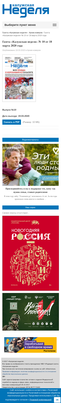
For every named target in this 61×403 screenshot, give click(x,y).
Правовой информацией (40, 400)
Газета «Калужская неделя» (15, 33)
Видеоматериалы (30, 140)
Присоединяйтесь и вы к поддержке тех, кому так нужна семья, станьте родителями (30, 190)
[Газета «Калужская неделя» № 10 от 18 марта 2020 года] (19, 101)
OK (57, 400)
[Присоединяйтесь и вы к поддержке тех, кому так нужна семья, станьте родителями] (30, 165)
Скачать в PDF (12, 122)
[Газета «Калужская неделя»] (25, 16)
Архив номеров (35, 33)
